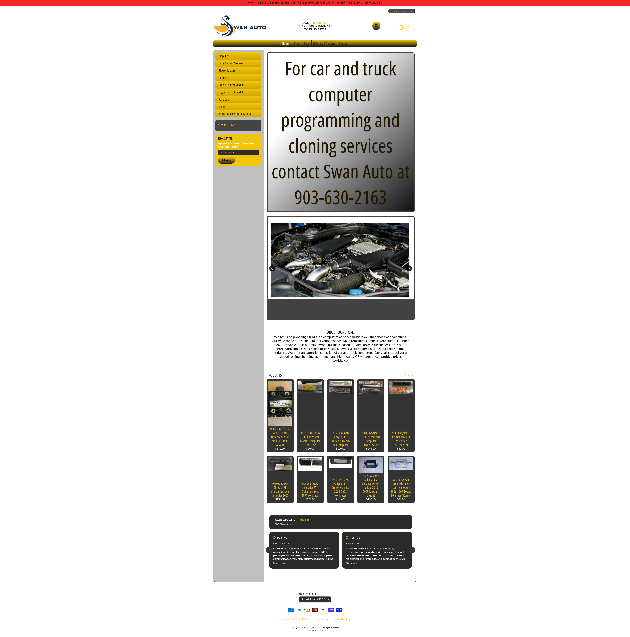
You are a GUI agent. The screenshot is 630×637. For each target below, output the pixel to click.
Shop (297, 43)
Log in (394, 11)
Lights (222, 106)
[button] (279, 563)
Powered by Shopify (315, 630)
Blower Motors (227, 70)
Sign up (407, 11)
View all (409, 375)
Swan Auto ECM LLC (314, 628)
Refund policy (342, 619)
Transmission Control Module (235, 114)
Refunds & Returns (324, 43)
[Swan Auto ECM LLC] (240, 26)
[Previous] (272, 268)
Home (285, 43)
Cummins (224, 77)
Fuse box (224, 99)
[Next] (409, 268)
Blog (306, 43)
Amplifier (224, 56)
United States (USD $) (313, 599)
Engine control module (231, 92)
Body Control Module (231, 63)
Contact (343, 43)
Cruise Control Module (231, 85)
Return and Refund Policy (294, 619)
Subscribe (226, 160)
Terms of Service (321, 619)
